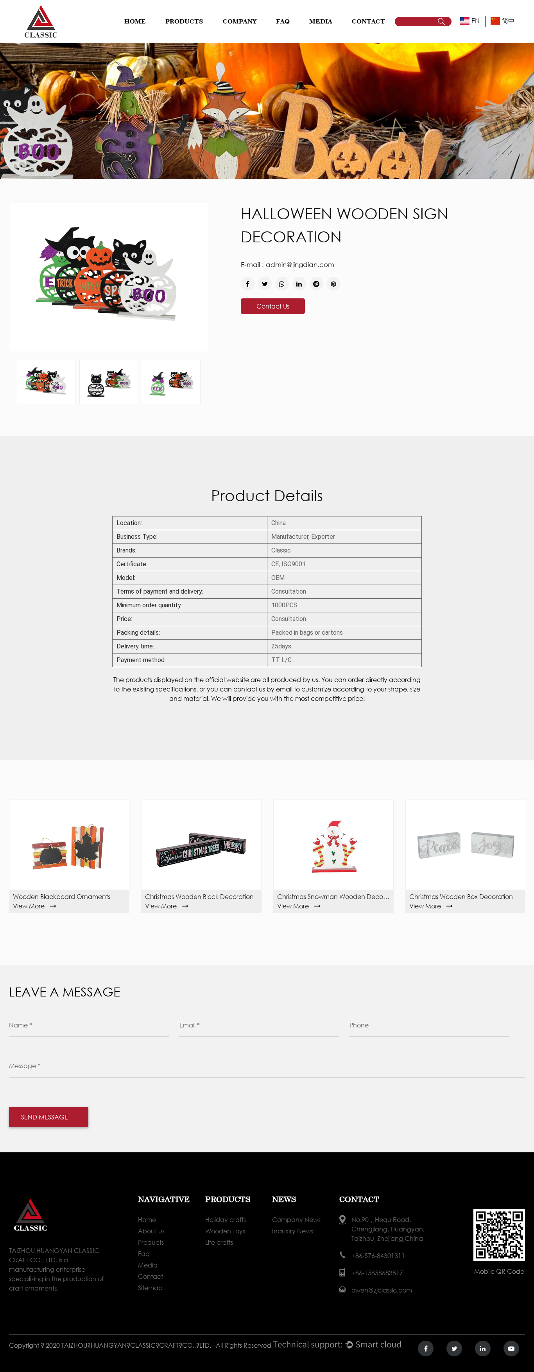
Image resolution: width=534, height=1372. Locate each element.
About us (151, 1231)
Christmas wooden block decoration (199, 896)
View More (29, 906)
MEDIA (320, 21)
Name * (20, 1025)
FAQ (283, 21)
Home (135, 21)
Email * (189, 1025)
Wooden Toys (225, 1231)
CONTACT (368, 21)
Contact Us (272, 306)
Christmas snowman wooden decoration (333, 896)
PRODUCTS (184, 21)
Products (151, 1242)
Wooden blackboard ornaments (61, 896)
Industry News (292, 1231)
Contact (150, 1276)
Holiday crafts (184, 35)
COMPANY (239, 21)
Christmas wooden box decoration (461, 896)
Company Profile (244, 35)
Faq (144, 1253)
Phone (359, 1025)
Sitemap (150, 1288)
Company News (330, 35)
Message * (24, 1065)
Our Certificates (252, 33)
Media (148, 1265)
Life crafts (195, 33)
